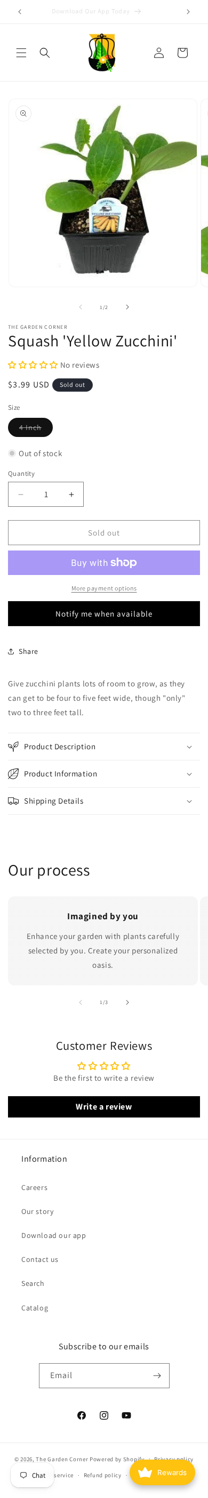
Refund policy (103, 1475)
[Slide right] (127, 307)
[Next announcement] (188, 11)
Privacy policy (174, 1459)
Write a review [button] (104, 1106)
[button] (21, 52)
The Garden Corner (62, 1458)
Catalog (34, 1308)
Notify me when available (104, 614)
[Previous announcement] (19, 11)
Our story (37, 1211)
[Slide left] (80, 307)
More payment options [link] (104, 588)
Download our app (53, 1235)
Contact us (40, 1259)
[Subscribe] (157, 1375)
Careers (34, 1187)
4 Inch (36, 429)
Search (33, 1283)
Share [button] (28, 651)
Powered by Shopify (117, 1458)
